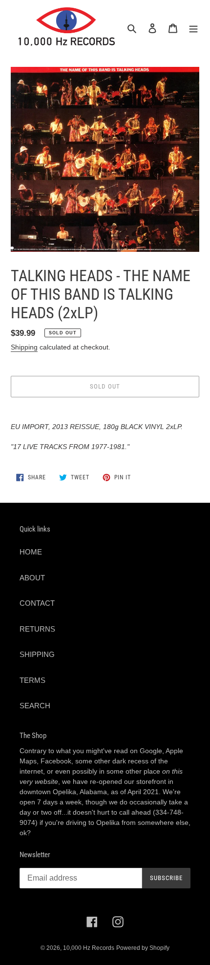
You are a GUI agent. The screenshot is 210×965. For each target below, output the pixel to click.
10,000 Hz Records (88, 947)
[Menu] (193, 28)
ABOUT (32, 578)
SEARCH (35, 705)
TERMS (32, 680)
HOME (31, 552)
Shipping (24, 347)
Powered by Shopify (142, 947)
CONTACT (37, 603)
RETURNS (37, 629)
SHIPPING (37, 654)
